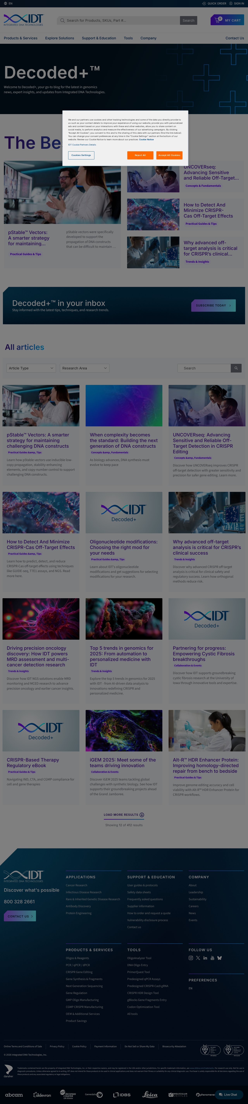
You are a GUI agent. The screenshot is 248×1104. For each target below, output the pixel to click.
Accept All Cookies (169, 155)
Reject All (140, 155)
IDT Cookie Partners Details (82, 144)
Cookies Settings (81, 155)
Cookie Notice (146, 139)
